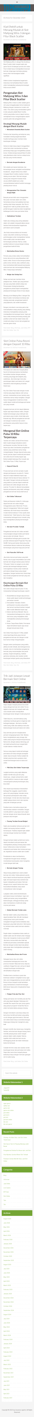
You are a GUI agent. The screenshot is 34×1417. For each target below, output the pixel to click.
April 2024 (6, 1331)
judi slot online (7, 1119)
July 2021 (6, 1381)
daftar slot (6, 1106)
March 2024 (7, 1335)
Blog (12, 328)
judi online (6, 1113)
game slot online (8, 1110)
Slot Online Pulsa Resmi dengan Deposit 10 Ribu (16, 342)
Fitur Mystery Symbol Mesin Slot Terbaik (15, 1154)
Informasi (17, 328)
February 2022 (7, 1369)
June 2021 (6, 1385)
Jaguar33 (6, 1088)
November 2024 (8, 1302)
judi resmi (6, 1115)
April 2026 (6, 1231)
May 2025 (6, 1277)
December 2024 (8, 1298)
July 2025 (6, 1269)
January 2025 (7, 1294)
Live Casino (6, 1188)
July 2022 (6, 1360)
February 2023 (7, 1352)
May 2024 (6, 1327)
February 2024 (7, 1339)
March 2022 (7, 1364)
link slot (5, 1122)
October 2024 (7, 1306)
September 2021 (8, 1377)
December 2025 (8, 1248)
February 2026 (7, 1239)
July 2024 (6, 1319)
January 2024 (7, 1344)
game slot (6, 1108)
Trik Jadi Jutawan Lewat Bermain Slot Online (16, 677)
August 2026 (7, 1219)
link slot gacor (7, 1124)
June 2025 (6, 1273)
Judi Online (24, 328)
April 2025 (6, 1281)
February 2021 (7, 1398)
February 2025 (7, 1289)
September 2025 (8, 1260)
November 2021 (8, 1373)
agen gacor (7, 1103)
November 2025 (8, 1252)
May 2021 (6, 1389)
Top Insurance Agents (17, 7)
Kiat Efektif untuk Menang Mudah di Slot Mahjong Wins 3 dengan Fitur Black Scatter (16, 31)
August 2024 (7, 1314)
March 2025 (7, 1285)
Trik (18, 330)
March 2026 (7, 1235)
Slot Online (10, 330)
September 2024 (8, 1310)
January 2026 (7, 1244)
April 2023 (6, 1348)
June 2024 (6, 1323)
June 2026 (6, 1223)
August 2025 (7, 1264)
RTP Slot (6, 1192)
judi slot (5, 1117)
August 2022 (7, 1356)
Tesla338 (6, 1090)
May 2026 (6, 1227)
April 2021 (6, 1393)
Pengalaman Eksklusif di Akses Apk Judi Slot (17, 1150)
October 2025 (7, 1256)
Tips (15, 330)
